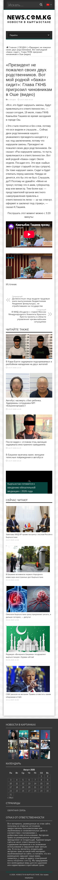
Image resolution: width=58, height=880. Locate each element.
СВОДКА (22, 47)
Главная (13, 47)
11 (17, 783)
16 (47, 783)
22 (41, 787)
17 (11, 787)
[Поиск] (41, 5)
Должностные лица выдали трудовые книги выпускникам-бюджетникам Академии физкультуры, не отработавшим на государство (31, 301)
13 (29, 783)
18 (17, 787)
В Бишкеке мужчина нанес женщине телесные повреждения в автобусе (25, 456)
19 (23, 787)
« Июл (10, 798)
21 (35, 787)
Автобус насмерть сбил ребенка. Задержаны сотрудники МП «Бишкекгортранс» (23, 403)
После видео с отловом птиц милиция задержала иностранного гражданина (26, 443)
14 (35, 783)
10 (11, 783)
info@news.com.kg (22, 860)
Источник (11, 284)
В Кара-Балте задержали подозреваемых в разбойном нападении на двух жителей (29, 362)
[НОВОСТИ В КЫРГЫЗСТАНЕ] (29, 22)
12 (23, 783)
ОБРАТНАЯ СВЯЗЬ (16, 810)
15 (41, 783)
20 (29, 787)
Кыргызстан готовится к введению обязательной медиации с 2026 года (21, 488)
